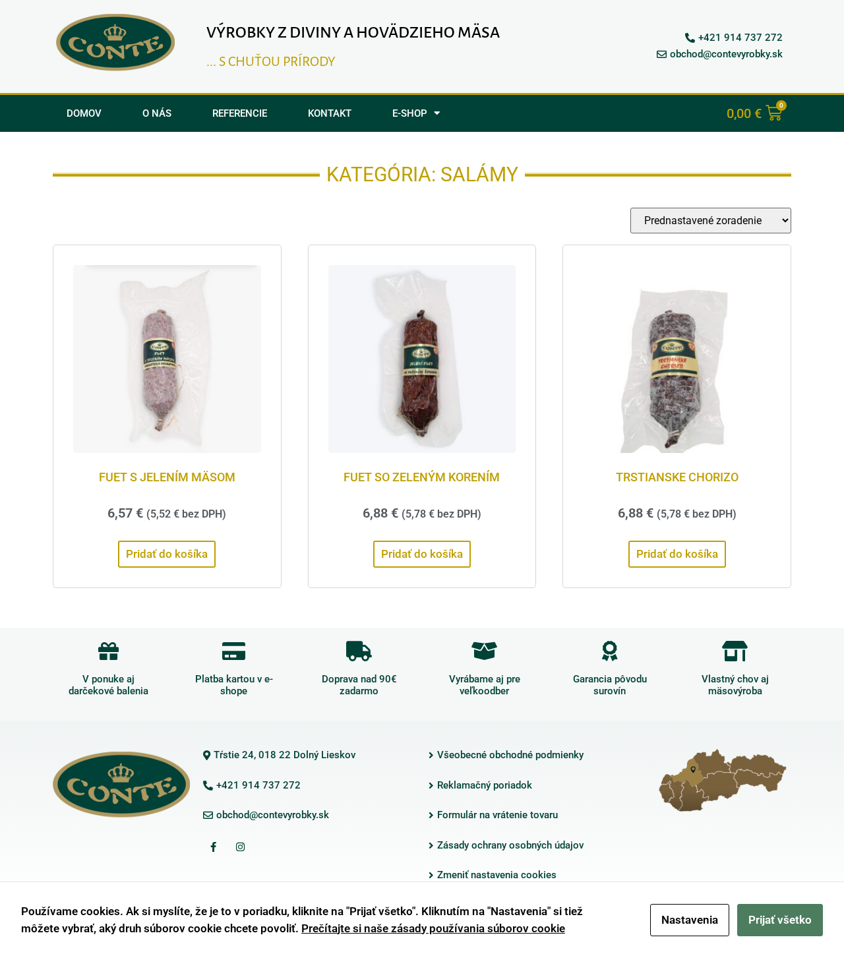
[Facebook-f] (213, 847)
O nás (156, 113)
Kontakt (329, 113)
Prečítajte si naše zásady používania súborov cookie (433, 928)
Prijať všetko (780, 919)
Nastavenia (689, 919)
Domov (84, 113)
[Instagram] (240, 847)
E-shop (409, 113)
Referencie (239, 113)
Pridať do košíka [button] (167, 553)
